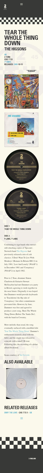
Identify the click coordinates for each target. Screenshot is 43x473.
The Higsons (15, 49)
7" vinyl (7, 62)
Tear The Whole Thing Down (21, 38)
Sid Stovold (24, 355)
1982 (16, 64)
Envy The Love (10, 413)
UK (5, 55)
